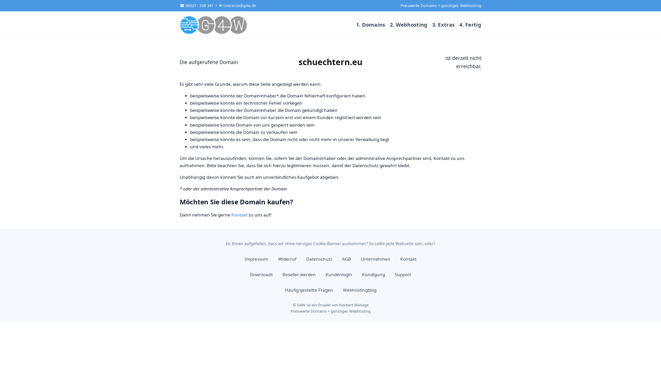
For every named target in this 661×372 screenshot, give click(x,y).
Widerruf (287, 259)
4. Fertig (470, 24)
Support (403, 274)
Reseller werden (299, 274)
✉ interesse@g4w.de (237, 5)
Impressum (256, 259)
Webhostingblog (359, 290)
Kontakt (239, 215)
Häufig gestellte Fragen (309, 290)
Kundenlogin (339, 274)
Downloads (261, 274)
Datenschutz (319, 259)
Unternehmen (375, 259)
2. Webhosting (409, 24)
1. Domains (370, 24)
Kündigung (373, 274)
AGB (346, 259)
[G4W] (214, 24)
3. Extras (443, 24)
